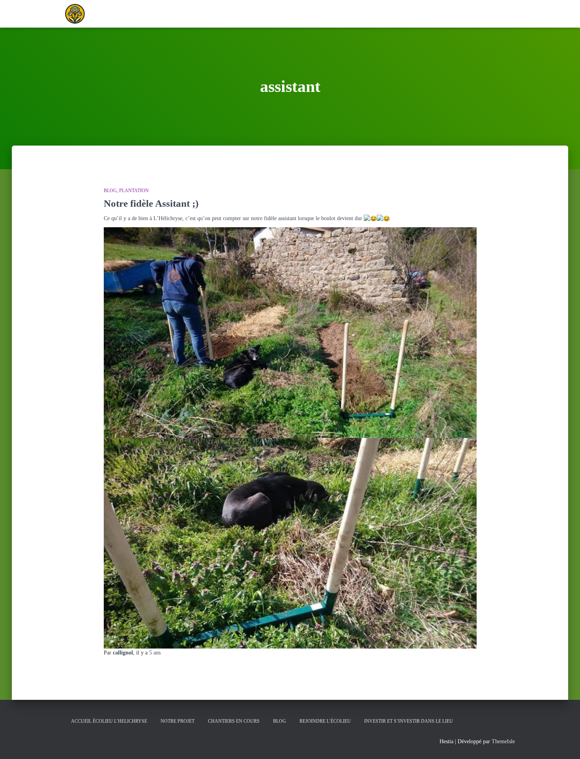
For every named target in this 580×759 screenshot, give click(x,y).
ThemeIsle (503, 741)
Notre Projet (178, 721)
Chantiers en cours (234, 721)
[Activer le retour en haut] (564, 743)
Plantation (134, 190)
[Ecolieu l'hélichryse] (75, 14)
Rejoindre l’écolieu (325, 721)
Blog (110, 190)
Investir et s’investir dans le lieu (408, 721)
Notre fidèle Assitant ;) (151, 203)
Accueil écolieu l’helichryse (109, 721)
